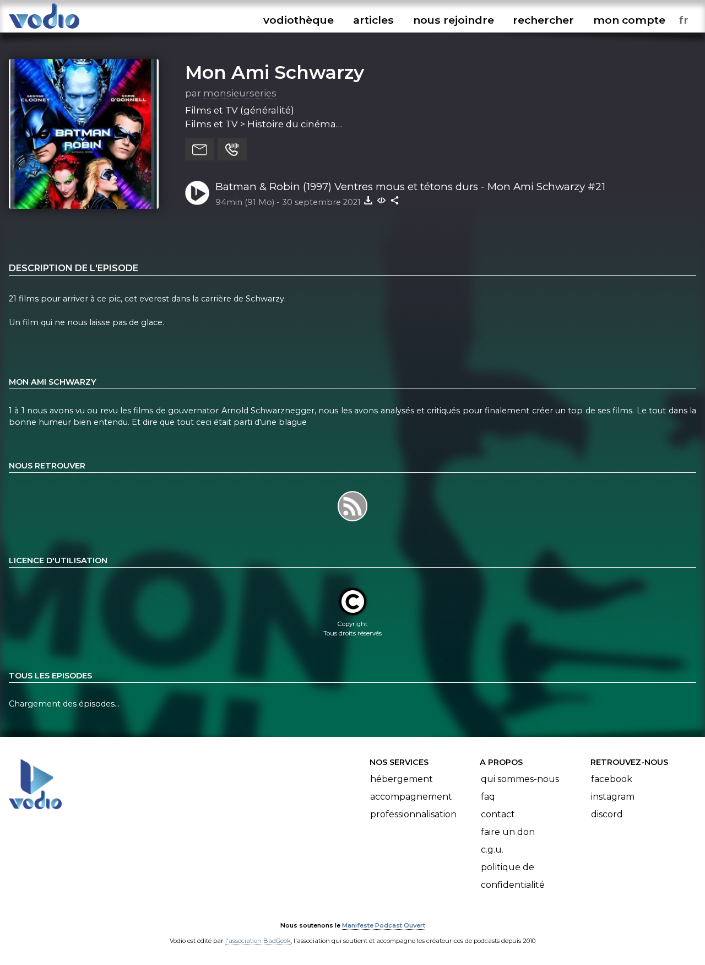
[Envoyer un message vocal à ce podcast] (232, 149)
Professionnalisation (413, 814)
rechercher (543, 19)
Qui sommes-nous (520, 779)
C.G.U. (492, 849)
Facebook (611, 779)
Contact (498, 814)
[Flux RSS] (352, 521)
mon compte (629, 19)
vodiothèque (298, 19)
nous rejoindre (453, 19)
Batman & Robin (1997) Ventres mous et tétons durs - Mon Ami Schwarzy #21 (410, 186)
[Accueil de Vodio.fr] (44, 29)
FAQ (488, 796)
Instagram (612, 796)
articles (373, 19)
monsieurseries (239, 93)
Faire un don (508, 832)
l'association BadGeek (258, 941)
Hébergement (401, 779)
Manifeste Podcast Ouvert (383, 925)
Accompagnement (411, 796)
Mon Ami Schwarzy (274, 72)
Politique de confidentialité (513, 876)
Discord (607, 814)
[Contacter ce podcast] (199, 149)
